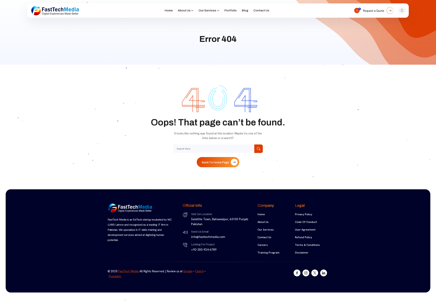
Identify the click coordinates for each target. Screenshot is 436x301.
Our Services (207, 10)
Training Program (268, 252)
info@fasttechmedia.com (208, 237)
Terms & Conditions (307, 245)
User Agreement (305, 229)
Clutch (199, 271)
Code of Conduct (306, 222)
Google (187, 271)
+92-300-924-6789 (203, 249)
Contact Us (261, 10)
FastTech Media (128, 271)
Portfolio (230, 10)
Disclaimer (301, 252)
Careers (263, 245)
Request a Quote (374, 11)
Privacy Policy (303, 214)
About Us (184, 10)
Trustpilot (114, 276)
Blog (245, 10)
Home (169, 10)
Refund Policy (303, 237)
